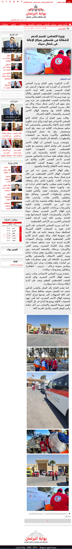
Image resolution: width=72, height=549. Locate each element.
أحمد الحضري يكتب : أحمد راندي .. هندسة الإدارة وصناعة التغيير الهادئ (42, 2)
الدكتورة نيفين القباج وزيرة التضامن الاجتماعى (55, 513)
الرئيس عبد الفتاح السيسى (35, 513)
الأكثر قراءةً (13, 163)
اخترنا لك (14, 101)
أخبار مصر (61, 28)
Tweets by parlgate (16, 264)
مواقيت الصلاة (11, 219)
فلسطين (67, 516)
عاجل (69, 1)
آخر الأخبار (14, 34)
